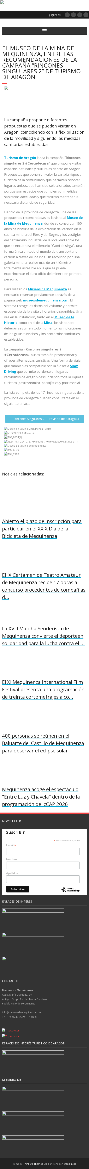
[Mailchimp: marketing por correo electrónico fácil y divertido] (70, 893)
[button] (44, 458)
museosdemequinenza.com (46, 300)
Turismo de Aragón (20, 157)
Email (11, 845)
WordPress (70, 1163)
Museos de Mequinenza (47, 289)
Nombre (11, 859)
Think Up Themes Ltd (35, 1163)
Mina (48, 322)
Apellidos (12, 873)
